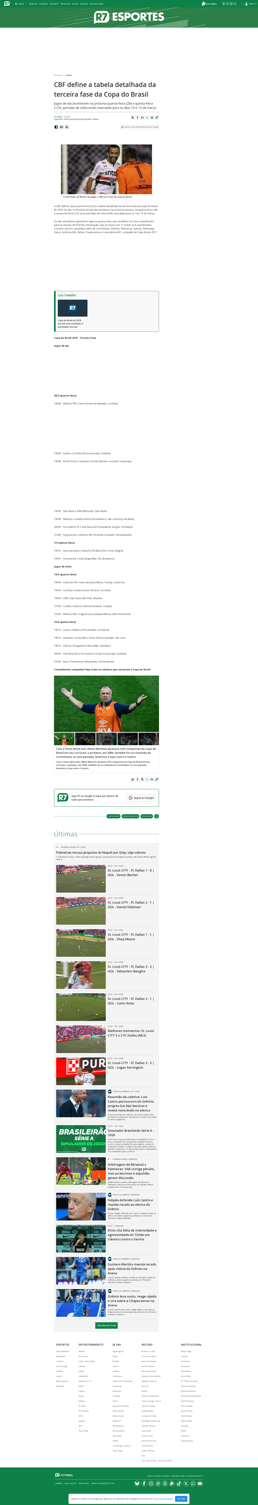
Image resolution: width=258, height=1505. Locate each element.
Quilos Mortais (148, 1450)
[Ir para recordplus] (172, 1483)
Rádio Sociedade (188, 1386)
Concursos (117, 1376)
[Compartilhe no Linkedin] (142, 117)
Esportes (65, 4)
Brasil (115, 1356)
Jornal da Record (149, 1440)
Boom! (145, 1391)
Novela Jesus (147, 1445)
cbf (156, 816)
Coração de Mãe (149, 1416)
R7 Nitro (82, 1406)
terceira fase (146, 816)
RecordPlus (186, 1376)
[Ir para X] (227, 3)
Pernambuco (118, 1426)
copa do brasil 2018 (130, 816)
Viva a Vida (83, 1431)
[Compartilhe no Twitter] (132, 117)
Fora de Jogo (61, 1366)
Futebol (69, 75)
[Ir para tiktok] (179, 1483)
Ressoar (184, 1426)
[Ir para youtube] (200, 1483)
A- (67, 127)
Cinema (82, 1366)
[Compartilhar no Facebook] (137, 117)
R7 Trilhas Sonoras (189, 1381)
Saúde (115, 1440)
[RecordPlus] (209, 3)
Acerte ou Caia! (148, 1351)
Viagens (82, 1421)
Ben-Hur (145, 1386)
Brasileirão (60, 1356)
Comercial (185, 1361)
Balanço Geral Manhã (151, 1376)
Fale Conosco (70, 1483)
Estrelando (83, 1376)
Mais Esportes (62, 1381)
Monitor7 (117, 1421)
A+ (61, 127)
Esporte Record (148, 1426)
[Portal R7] (7, 3)
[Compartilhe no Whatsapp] (147, 117)
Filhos (81, 1386)
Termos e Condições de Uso (102, 1483)
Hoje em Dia (147, 1436)
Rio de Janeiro (119, 1431)
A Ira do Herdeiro (149, 1356)
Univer (184, 1431)
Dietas (81, 1371)
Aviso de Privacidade (164, 1499)
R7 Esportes (58, 75)
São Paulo (117, 1436)
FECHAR (181, 1498)
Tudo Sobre (118, 1450)
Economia (117, 1386)
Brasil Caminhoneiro (150, 1396)
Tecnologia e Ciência (122, 1445)
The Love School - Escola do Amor (157, 1460)
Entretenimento (91, 1344)
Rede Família (186, 1421)
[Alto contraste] (56, 127)
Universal (185, 1436)
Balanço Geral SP (149, 1381)
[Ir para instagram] (231, 3)
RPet (81, 1416)
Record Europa (187, 1401)
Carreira (184, 1356)
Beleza (82, 1351)
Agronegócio (118, 1351)
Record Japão (187, 1406)
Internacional (118, 1411)
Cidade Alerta (147, 1411)
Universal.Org (187, 1440)
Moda (81, 1396)
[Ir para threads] (165, 1483)
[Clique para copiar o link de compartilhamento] (156, 117)
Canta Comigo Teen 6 (151, 1401)
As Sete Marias (148, 1366)
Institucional (191, 1344)
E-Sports (60, 1361)
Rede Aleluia (186, 1416)
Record (84, 4)
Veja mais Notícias (106, 1325)
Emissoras (185, 1366)
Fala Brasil (146, 1431)
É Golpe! (116, 1396)
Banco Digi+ (186, 1351)
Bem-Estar (83, 1356)
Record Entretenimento (191, 1396)
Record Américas (188, 1391)
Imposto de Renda (121, 1406)
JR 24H (75, 4)
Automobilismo (62, 1351)
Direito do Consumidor (122, 1381)
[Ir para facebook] (223, 3)
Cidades (116, 1371)
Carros (115, 1366)
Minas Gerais (118, 1416)
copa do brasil (113, 816)
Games (82, 1391)
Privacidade (84, 1483)
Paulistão (60, 1386)
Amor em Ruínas (149, 1361)
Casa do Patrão (148, 1406)
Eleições (43, 4)
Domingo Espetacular (151, 1421)
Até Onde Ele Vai (149, 1371)
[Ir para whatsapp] (193, 1483)
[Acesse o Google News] (151, 117)
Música (82, 1401)
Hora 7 (116, 1401)
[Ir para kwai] (158, 1483)
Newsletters (186, 1371)
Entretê (54, 4)
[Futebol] (129, 18)
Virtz (80, 1426)
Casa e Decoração (87, 1361)
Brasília (33, 4)
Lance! (59, 1376)
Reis (143, 1455)
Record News (96, 4)
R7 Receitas (84, 1411)
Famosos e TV (85, 1381)
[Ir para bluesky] (137, 1483)
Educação (117, 1391)
